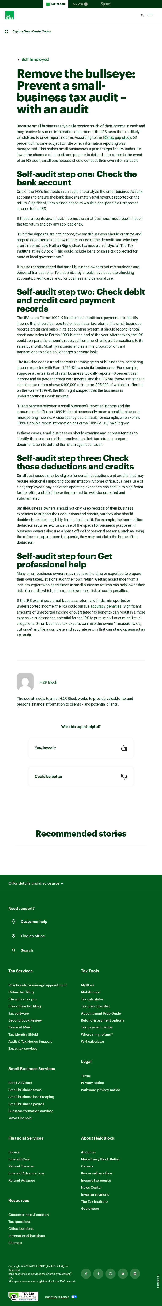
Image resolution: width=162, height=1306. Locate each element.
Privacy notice (92, 1082)
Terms (86, 1075)
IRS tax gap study (117, 137)
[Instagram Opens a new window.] (110, 1274)
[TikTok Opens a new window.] (86, 1274)
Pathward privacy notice (100, 1090)
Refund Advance (21, 1180)
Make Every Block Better (100, 1159)
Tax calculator (92, 999)
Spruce (14, 1152)
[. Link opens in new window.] (23, 1297)
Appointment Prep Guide (101, 1013)
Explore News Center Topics (32, 31)
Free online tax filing (24, 1006)
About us (88, 1152)
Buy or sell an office (96, 1173)
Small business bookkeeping (31, 1097)
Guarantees (90, 1208)
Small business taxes (25, 1090)
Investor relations (95, 1194)
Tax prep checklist (95, 1006)
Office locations (21, 1228)
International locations (26, 1236)
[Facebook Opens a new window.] (98, 1274)
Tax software (18, 1013)
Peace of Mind (19, 1027)
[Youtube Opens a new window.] (123, 1274)
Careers (87, 1166)
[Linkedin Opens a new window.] (135, 1274)
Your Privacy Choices (57, 1296)
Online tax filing (21, 992)
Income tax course (96, 1180)
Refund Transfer (21, 1166)
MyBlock (88, 985)
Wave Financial (20, 1118)
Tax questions (19, 1221)
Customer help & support (28, 1214)
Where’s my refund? (97, 1034)
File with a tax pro (22, 999)
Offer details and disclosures (33, 883)
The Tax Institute (94, 1201)
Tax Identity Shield (23, 1034)
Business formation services (30, 1111)
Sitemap (15, 1243)
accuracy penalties (106, 606)
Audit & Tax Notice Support (30, 1041)
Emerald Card (19, 1159)
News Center (91, 1187)
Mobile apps (90, 992)
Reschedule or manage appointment (37, 985)
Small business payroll (26, 1104)
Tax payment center (97, 1027)
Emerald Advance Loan (26, 1173)
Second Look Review (25, 1020)
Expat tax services (22, 1048)
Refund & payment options (102, 1020)
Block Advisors (20, 1082)
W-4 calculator (92, 1041)
